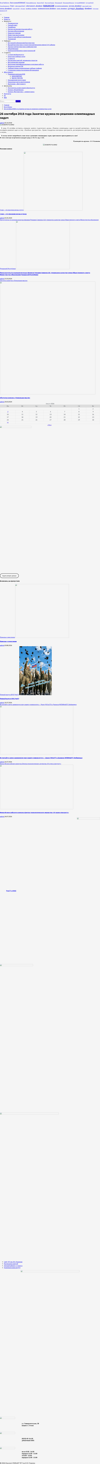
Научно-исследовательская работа (20, 29)
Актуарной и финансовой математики (21, 43)
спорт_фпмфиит (62, 8)
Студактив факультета (16, 54)
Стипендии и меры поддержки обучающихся (23, 70)
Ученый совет (12, 25)
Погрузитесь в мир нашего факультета (21, 88)
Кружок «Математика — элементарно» (21, 92)
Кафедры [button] (7, 41)
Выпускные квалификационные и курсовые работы (26, 64)
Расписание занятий (11, 1264)
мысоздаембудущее (86, 6)
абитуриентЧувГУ (20, 6)
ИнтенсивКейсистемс (31, 2)
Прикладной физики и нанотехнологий (21, 51)
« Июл (49, 425)
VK (5, 96)
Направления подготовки (17, 80)
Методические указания (16, 62)
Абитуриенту (8, 72)
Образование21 (58, 2)
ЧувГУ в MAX (11, 891)
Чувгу (12, 6)
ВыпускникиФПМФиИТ (17, 2)
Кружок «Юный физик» (16, 90)
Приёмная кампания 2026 (16, 74)
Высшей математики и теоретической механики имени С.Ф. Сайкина (31, 45)
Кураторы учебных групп (16, 56)
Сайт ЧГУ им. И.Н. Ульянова (13, 1262)
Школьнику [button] (8, 86)
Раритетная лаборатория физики (19, 37)
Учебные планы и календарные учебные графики (25, 68)
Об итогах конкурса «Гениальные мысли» (14, 280)
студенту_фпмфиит (76, 8)
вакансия (48, 5)
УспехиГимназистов (4, 6)
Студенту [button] (7, 53)
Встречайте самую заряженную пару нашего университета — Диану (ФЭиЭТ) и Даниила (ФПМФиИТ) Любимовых (38, 704)
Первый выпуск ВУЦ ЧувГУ (9, 694)
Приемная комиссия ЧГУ (12, 1268)
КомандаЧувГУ (40, 2)
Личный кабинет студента (13, 1266)
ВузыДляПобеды (4, 2)
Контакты (7, 94)
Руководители (13, 23)
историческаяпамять (61, 6)
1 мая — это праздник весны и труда (12, 210)
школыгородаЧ (3, 10)
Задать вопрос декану (9, 576)
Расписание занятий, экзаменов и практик (22, 60)
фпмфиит (88, 8)
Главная (6, 17)
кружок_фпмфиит (75, 6)
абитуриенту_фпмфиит (34, 6)
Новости (7, 19)
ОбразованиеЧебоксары (68, 2)
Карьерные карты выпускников (19, 82)
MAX (5, 98)
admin (2, 123)
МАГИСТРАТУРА (17, 78)
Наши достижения (14, 33)
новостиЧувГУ (16, 8)
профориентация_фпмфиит (47, 8)
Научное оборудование (16, 31)
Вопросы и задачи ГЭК (15, 66)
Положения (12, 39)
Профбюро (12, 27)
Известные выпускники (16, 35)
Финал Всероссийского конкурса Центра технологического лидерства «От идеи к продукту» (30, 764)
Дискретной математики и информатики (22, 47)
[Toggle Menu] (1, 14)
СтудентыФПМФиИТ (80, 2)
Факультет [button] (7, 21)
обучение (23, 8)
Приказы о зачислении (7, 637)
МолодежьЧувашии (49, 2)
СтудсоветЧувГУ (90, 2)
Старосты (11, 58)
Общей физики (13, 49)
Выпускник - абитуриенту (17, 84)
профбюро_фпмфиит (31, 8)
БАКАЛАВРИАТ (17, 76)
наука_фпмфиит (6, 8)
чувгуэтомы (95, 8)
